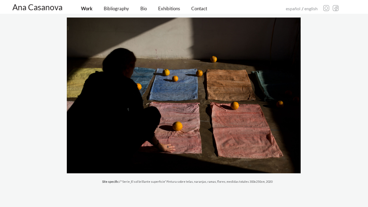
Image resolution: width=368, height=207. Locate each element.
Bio (143, 8)
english (311, 8)
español (293, 8)
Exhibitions (169, 8)
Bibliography (116, 8)
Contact (199, 8)
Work (86, 8)
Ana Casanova (37, 7)
